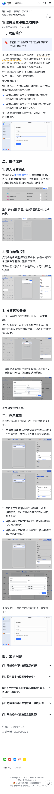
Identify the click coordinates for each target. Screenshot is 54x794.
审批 (9, 11)
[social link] (5, 759)
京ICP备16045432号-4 (27, 780)
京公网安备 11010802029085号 (28, 783)
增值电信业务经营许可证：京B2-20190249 (27, 786)
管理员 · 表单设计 (22, 11)
